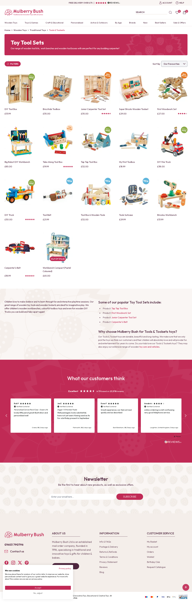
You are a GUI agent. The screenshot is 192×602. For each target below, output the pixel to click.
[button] (6, 415)
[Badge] (31, 77)
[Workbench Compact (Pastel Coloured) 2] (58, 247)
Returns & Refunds (108, 551)
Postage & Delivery (108, 546)
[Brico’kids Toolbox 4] (58, 89)
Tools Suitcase (126, 215)
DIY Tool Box (10, 109)
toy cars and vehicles (149, 346)
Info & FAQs (105, 541)
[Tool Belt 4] (58, 194)
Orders (150, 551)
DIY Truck (9, 215)
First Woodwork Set (167, 109)
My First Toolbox (127, 162)
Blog (101, 572)
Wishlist (150, 556)
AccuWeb (73, 598)
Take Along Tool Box (52, 162)
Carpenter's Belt (12, 267)
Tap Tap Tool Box (89, 162)
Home (7, 30)
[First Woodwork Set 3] (172, 89)
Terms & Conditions (108, 556)
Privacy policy (65, 568)
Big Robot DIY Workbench (17, 162)
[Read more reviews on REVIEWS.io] (173, 442)
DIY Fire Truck (164, 162)
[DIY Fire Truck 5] (172, 142)
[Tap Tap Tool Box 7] (96, 142)
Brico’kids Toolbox (51, 109)
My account (152, 546)
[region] (96, 416)
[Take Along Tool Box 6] (58, 142)
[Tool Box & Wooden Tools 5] (96, 194)
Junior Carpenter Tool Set (93, 109)
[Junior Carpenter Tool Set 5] (96, 89)
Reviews (103, 567)
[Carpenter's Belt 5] (19, 247)
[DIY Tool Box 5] (19, 89)
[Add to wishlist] (7, 97)
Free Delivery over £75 (80, 3)
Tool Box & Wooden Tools (93, 215)
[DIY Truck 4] (19, 194)
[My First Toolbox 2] (134, 142)
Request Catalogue (156, 567)
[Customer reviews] (107, 3)
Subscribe (129, 496)
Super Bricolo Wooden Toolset (133, 109)
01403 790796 (13, 544)
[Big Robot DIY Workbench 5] (19, 142)
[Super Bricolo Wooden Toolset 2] (134, 89)
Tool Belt (47, 215)
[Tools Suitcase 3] (134, 194)
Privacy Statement (108, 562)
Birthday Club (153, 562)
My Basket (152, 541)
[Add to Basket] (7, 101)
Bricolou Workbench (167, 215)
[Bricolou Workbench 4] (172, 194)
